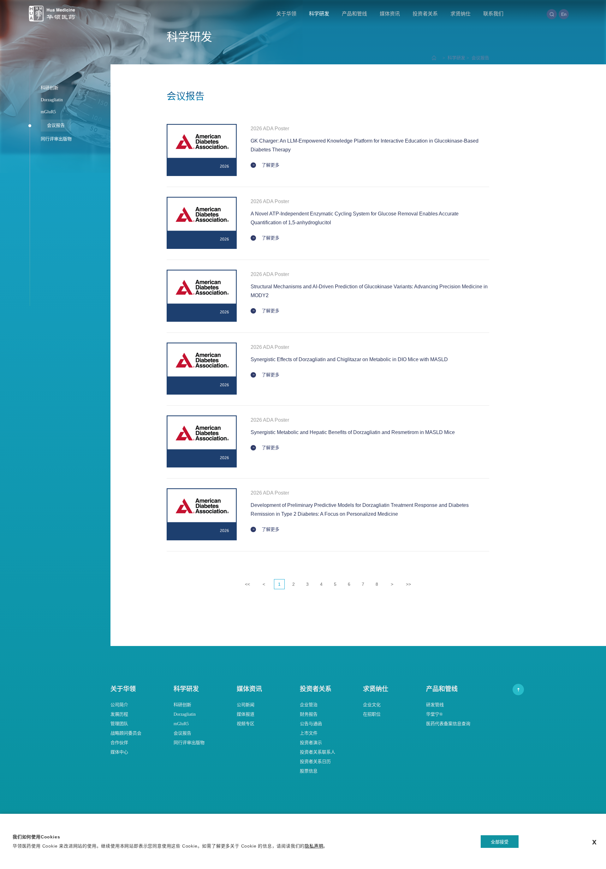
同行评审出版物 (189, 742)
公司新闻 (245, 704)
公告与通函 (311, 723)
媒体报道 (245, 714)
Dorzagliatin (185, 714)
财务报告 (309, 714)
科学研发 (319, 13)
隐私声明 (314, 845)
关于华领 (286, 13)
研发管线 (435, 704)
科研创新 (182, 704)
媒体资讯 (390, 13)
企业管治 (309, 704)
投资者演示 (311, 742)
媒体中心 (119, 752)
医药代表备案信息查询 (448, 723)
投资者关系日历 (315, 761)
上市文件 (309, 733)
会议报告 (477, 58)
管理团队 (119, 723)
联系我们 (493, 13)
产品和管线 (354, 13)
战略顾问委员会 (125, 733)
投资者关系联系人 (317, 752)
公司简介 (119, 704)
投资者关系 (425, 13)
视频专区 (245, 723)
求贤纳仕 (460, 13)
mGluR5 (181, 723)
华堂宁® (434, 714)
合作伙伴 (119, 742)
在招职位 (372, 714)
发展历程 (119, 714)
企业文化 (372, 704)
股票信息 (309, 771)
